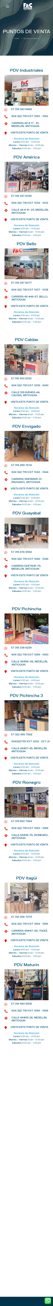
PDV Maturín (26, 964)
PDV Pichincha (26, 609)
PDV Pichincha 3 (26, 695)
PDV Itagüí (26, 878)
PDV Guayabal (26, 513)
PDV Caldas (26, 339)
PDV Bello (26, 243)
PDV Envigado (26, 426)
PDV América (27, 157)
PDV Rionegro (27, 782)
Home (16, 38)
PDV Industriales (26, 70)
